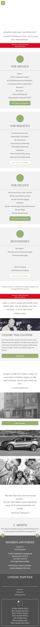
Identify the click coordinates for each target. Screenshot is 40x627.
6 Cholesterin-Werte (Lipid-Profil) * (20, 84)
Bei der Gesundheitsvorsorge (20, 196)
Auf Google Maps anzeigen (20, 561)
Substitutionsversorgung (20, 270)
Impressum (20, 589)
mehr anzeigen (20, 423)
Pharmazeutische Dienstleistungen (20, 252)
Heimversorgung (20, 267)
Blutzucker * (20, 91)
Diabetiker (20, 150)
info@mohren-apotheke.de (23, 554)
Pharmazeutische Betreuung (20, 157)
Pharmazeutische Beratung (20, 154)
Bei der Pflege (20, 210)
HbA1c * (20, 74)
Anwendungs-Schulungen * (20, 136)
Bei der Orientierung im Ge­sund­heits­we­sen (20, 206)
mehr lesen (20, 356)
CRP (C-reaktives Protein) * (20, 77)
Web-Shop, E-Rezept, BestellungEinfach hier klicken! (20, 45)
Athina (20, 259)
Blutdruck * (20, 87)
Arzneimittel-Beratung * (20, 133)
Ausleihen (20, 203)
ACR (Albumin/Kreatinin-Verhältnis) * (20, 80)
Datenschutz (20, 592)
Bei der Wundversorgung (20, 199)
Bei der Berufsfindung (20, 213)
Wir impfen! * (20, 248)
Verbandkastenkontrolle (20, 147)
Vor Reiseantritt (20, 140)
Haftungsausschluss (20, 594)
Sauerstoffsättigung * (20, 94)
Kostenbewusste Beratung (20, 143)
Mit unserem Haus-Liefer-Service (20, 192)
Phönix (19, 582)
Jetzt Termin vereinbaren (20, 103)
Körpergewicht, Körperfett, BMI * (20, 98)
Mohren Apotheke (20, 542)
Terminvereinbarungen (20, 255)
